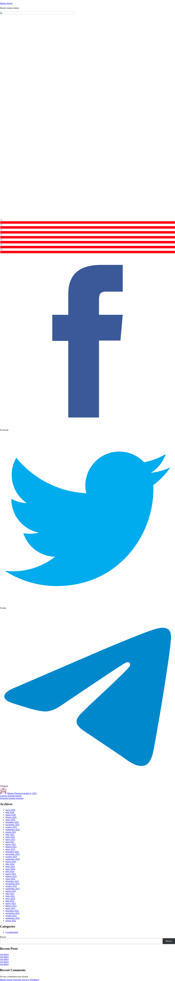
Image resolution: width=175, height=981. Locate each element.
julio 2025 (9, 834)
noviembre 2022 (12, 913)
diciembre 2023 (12, 881)
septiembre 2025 (12, 829)
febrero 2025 (11, 847)
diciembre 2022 (12, 911)
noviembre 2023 (12, 884)
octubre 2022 (11, 916)
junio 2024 (10, 866)
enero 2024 (10, 879)
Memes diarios (6, 3)
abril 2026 (9, 812)
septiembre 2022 (12, 918)
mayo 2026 (10, 810)
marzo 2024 (10, 874)
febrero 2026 (11, 817)
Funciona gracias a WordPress (26, 980)
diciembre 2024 (12, 852)
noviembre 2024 (12, 854)
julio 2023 (9, 893)
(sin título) (4, 954)
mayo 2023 (10, 898)
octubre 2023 (11, 886)
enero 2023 (10, 908)
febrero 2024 (11, 876)
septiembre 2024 (12, 859)
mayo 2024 (10, 869)
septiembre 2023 (12, 888)
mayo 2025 (10, 839)
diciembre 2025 (12, 822)
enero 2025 (10, 849)
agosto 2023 (10, 891)
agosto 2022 (10, 920)
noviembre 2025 (12, 824)
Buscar (3, 937)
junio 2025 (10, 837)
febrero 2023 (11, 906)
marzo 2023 (10, 903)
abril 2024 (9, 871)
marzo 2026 (10, 815)
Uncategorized (11, 932)
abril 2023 (9, 901)
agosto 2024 (10, 861)
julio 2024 (9, 864)
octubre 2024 (11, 856)
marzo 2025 (10, 844)
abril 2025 (9, 842)
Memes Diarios (13, 793)
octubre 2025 (11, 827)
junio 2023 (10, 896)
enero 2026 (10, 820)
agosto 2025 (10, 832)
